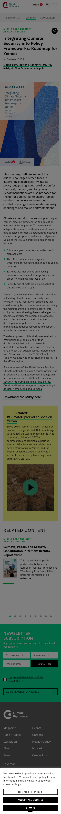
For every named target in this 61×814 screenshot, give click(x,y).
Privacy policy (38, 777)
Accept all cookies (30, 799)
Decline (30, 807)
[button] (30, 792)
